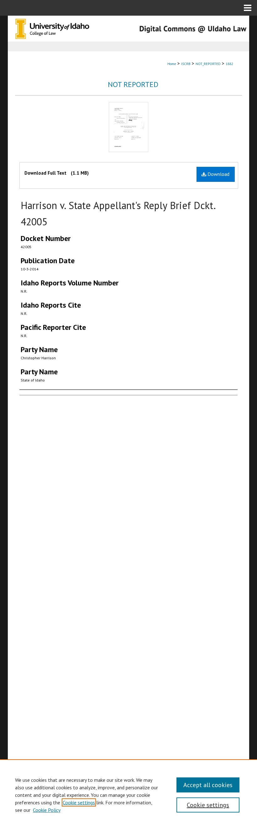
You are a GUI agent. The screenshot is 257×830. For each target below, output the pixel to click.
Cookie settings (79, 802)
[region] (128, 794)
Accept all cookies (208, 785)
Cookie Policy (46, 810)
